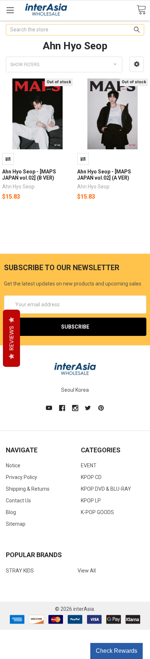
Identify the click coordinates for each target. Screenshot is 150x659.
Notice (13, 465)
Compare (8, 159)
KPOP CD (91, 477)
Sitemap (15, 524)
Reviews (11, 338)
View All (87, 571)
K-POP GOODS (97, 512)
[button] (137, 64)
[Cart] (141, 10)
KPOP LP (91, 500)
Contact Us (18, 500)
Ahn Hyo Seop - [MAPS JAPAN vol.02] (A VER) (104, 175)
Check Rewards (116, 651)
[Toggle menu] (10, 10)
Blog (11, 512)
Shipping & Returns (28, 489)
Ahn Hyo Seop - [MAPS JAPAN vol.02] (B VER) (29, 175)
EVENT (88, 465)
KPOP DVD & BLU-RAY (106, 489)
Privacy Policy (21, 477)
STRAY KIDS (20, 571)
